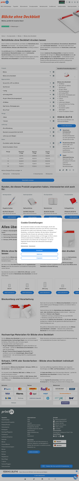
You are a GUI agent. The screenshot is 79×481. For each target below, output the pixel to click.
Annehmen (39, 250)
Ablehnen (39, 254)
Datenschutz (24, 246)
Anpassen (39, 258)
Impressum (32, 246)
